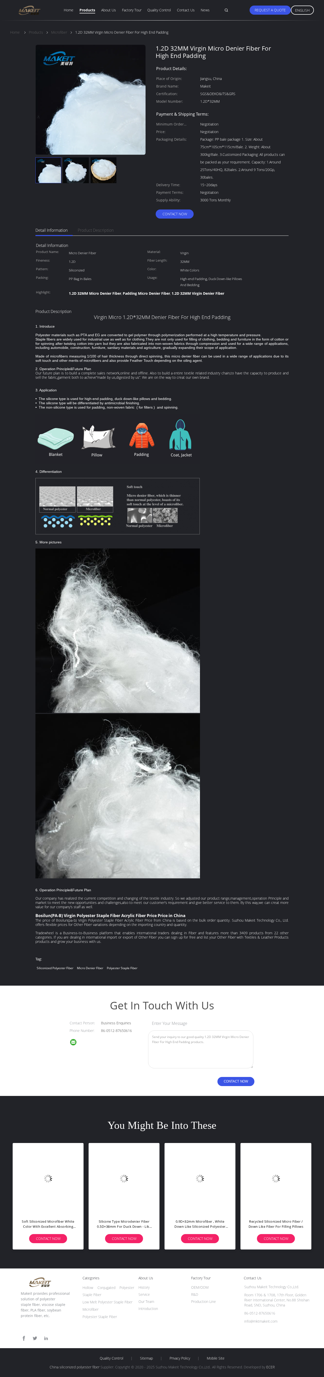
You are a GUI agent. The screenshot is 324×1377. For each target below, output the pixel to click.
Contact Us (186, 10)
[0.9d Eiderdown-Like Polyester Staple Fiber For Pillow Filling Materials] (48, 1178)
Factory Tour (131, 10)
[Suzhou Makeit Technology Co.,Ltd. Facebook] (24, 1338)
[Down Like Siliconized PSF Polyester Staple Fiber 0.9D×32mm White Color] (200, 1178)
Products (87, 10)
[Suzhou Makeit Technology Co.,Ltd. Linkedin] (46, 1338)
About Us (108, 10)
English (302, 10)
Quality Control (159, 10)
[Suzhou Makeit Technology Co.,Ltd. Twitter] (35, 1338)
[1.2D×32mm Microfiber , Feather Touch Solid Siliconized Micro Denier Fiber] (124, 1178)
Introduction (148, 1308)
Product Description (96, 230)
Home (68, 10)
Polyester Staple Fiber (100, 1316)
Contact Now (175, 213)
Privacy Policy (180, 1358)
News (205, 10)
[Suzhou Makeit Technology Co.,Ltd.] (76, 1043)
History (144, 1287)
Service (144, 1294)
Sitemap (146, 1358)
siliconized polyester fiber (55, 968)
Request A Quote (270, 10)
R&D (194, 1294)
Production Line (203, 1301)
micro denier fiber (90, 968)
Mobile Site (216, 1358)
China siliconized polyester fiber (74, 1367)
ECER (270, 1367)
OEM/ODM (200, 1287)
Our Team (146, 1301)
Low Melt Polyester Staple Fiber (107, 1302)
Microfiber (90, 1309)
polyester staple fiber (122, 968)
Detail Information (51, 230)
